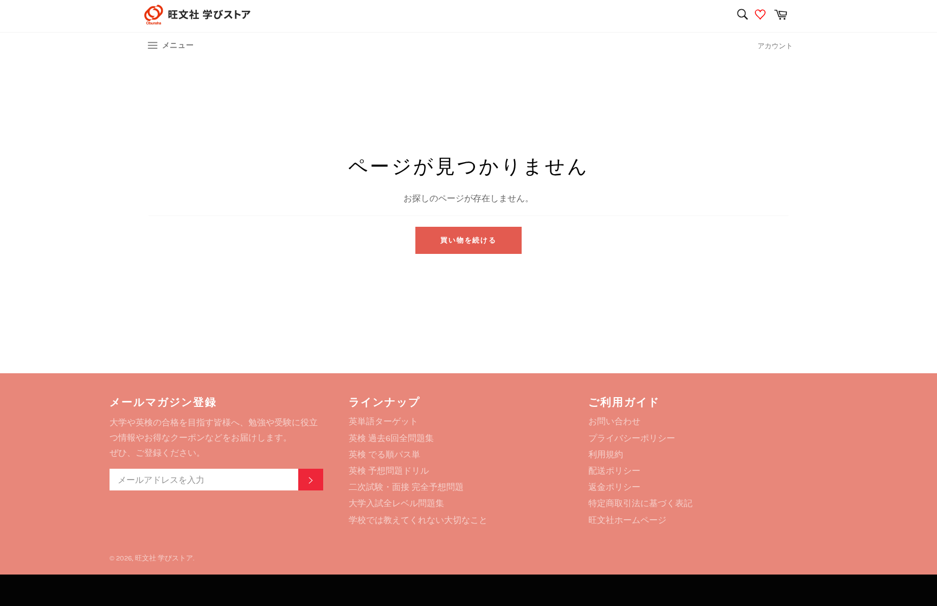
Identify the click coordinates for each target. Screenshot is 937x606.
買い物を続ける (468, 240)
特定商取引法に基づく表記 (640, 503)
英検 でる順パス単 (384, 454)
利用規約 (605, 454)
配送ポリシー (614, 470)
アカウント (775, 46)
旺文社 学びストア (164, 558)
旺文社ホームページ (627, 520)
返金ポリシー (614, 487)
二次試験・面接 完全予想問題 (406, 487)
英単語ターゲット (383, 421)
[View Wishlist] (761, 16)
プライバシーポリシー (631, 438)
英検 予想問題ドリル (389, 470)
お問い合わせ (614, 421)
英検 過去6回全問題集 (391, 438)
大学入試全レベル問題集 (396, 503)
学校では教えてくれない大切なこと (418, 520)
